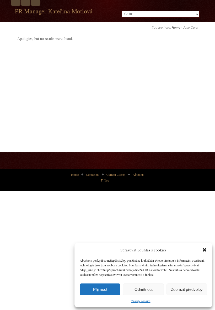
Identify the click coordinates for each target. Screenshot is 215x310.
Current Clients (115, 174)
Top (106, 180)
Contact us (92, 174)
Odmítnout (144, 289)
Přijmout (100, 289)
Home (176, 27)
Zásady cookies (140, 301)
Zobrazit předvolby (187, 289)
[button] (204, 249)
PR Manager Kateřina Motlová (54, 11)
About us (138, 174)
